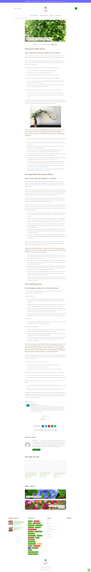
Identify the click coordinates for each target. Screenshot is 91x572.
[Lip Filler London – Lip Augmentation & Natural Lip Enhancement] (11, 522)
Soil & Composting (31, 541)
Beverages (30, 521)
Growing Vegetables (44, 15)
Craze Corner (36, 521)
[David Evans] (28, 406)
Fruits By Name (31, 525)
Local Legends (58, 15)
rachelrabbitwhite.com (44, 405)
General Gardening (34, 15)
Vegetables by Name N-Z (33, 554)
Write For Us (49, 531)
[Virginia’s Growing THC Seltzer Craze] (11, 529)
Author (26, 401)
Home (15, 18)
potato (46, 418)
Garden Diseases (39, 525)
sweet (49, 418)
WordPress (48, 567)
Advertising (49, 526)
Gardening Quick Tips (32, 529)
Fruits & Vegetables (36, 523)
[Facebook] (15, 8)
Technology (40, 543)
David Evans (33, 404)
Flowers (29, 523)
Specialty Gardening (32, 543)
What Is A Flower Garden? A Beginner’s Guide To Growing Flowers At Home (30, 475)
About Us (49, 523)
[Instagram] (20, 8)
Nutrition (52, 15)
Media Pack (49, 534)
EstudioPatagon (49, 569)
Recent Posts (31, 401)
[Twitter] (17, 8)
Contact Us (49, 536)
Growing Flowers (46, 416)
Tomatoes (30, 545)
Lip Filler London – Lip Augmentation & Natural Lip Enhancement (19, 522)
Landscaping (39, 535)
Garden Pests (30, 531)
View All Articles (36, 449)
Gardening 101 (30, 527)
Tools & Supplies (37, 545)
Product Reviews (31, 539)
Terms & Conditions (50, 529)
